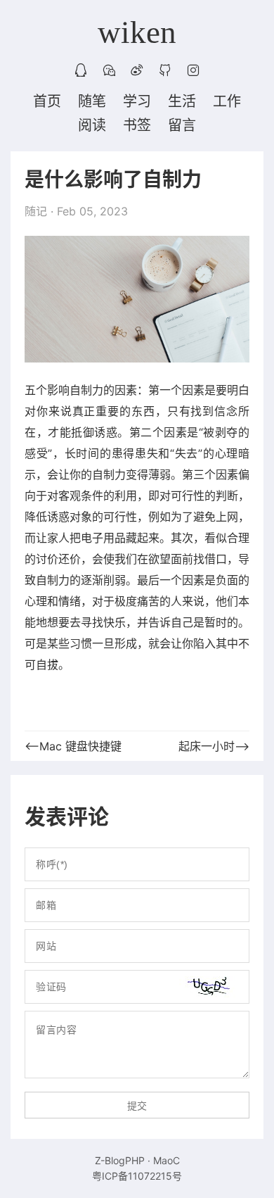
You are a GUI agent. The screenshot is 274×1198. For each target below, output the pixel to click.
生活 (182, 101)
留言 (182, 125)
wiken (137, 32)
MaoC (166, 1160)
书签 (137, 125)
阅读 (92, 125)
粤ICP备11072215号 (137, 1176)
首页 (47, 101)
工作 (227, 101)
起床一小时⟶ (213, 746)
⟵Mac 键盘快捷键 (73, 746)
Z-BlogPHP (120, 1160)
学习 (137, 101)
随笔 (92, 101)
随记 (36, 211)
